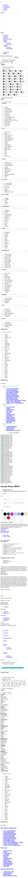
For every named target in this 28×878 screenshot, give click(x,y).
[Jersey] (3, 737)
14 (11, 76)
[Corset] (5, 712)
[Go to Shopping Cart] (1, 1)
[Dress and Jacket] (4, 704)
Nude (6, 369)
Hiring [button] (5, 644)
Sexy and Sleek (8, 146)
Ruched (6, 175)
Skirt (6, 150)
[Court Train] (4, 743)
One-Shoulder (8, 282)
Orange (6, 364)
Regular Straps (8, 323)
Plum (6, 361)
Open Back (7, 171)
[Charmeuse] (3, 733)
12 (5, 76)
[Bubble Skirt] (5, 708)
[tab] (15, 394)
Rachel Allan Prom (11, 419)
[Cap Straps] (4, 765)
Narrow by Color (7, 332)
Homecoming (8, 118)
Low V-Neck (8, 279)
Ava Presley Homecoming (12, 391)
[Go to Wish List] (2, 1)
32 (16, 81)
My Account (6, 6)
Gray (6, 374)
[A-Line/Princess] (4, 753)
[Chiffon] (3, 735)
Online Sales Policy (5, 531)
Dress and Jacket (8, 135)
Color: (2, 510)
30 (11, 81)
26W (19, 87)
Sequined (7, 243)
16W (6, 84)
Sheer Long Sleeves (9, 313)
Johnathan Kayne (10, 414)
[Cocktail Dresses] (6, 699)
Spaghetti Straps (8, 325)
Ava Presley (9, 410)
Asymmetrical (8, 255)
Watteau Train (8, 267)
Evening (7, 114)
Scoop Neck (7, 286)
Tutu (6, 155)
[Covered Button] (4, 714)
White (6, 377)
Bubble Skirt (8, 162)
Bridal (6, 107)
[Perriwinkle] (5, 518)
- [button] (4, 387)
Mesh (6, 239)
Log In (5, 10)
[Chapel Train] (4, 742)
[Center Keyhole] (5, 710)
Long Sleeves (8, 311)
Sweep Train (8, 264)
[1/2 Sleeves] (5, 759)
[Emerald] (8, 514)
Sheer (6, 189)
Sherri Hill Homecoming (12, 399)
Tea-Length (7, 265)
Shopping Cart (6, 7)
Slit (5, 177)
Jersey (6, 236)
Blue (6, 347)
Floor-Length (8, 260)
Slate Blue (7, 346)
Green (6, 339)
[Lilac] (18, 514)
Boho (6, 133)
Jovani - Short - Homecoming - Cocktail (16, 400)
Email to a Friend (4, 532)
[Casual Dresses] (6, 698)
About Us (5, 611)
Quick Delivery (22, 491)
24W (12, 87)
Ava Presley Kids (10, 427)
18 (22, 76)
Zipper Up (7, 190)
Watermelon (7, 360)
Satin (6, 242)
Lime (6, 340)
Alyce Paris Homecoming (12, 388)
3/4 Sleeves (7, 310)
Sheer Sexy (7, 147)
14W (22, 81)
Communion (8, 113)
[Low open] (4, 718)
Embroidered (8, 216)
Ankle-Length (8, 254)
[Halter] (4, 747)
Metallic (7, 199)
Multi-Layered (8, 169)
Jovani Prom (9, 416)
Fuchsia (6, 359)
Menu (2, 32)
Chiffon (6, 233)
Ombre (6, 202)
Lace (6, 221)
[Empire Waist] (4, 754)
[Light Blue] (15, 514)
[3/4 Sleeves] (5, 760)
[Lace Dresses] (4, 705)
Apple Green (8, 337)
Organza (7, 240)
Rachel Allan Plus (10, 421)
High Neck (7, 276)
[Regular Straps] (4, 767)
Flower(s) (7, 218)
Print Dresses (8, 145)
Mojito (6, 336)
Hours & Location (7, 638)
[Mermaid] (4, 755)
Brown (6, 371)
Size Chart (3, 529)
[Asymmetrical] (4, 741)
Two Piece (7, 156)
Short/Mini (7, 262)
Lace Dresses (8, 136)
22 (11, 79)
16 (16, 76)
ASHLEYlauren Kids (11, 426)
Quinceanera (8, 123)
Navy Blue (7, 349)
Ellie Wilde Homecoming (12, 392)
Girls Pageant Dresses (10, 117)
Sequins (6, 226)
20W (19, 84)
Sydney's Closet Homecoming (13, 401)
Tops (6, 153)
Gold (6, 370)
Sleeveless (7, 316)
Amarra (8, 408)
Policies (5, 640)
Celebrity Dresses (9, 164)
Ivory (6, 367)
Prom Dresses (8, 121)
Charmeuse (7, 232)
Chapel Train (8, 257)
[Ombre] (2, 724)
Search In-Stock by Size (8, 67)
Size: (2, 496)
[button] (5, 35)
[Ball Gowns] (4, 702)
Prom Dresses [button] (4, 847)
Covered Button (8, 183)
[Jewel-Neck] (4, 750)
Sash (6, 224)
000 (6, 71)
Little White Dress (9, 139)
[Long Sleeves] (5, 761)
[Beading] (4, 728)
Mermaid (7, 301)
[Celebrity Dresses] (5, 709)
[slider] (25, 668)
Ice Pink (7, 354)
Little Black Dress (9, 137)
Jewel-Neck (7, 277)
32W (19, 89)
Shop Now (5, 630)
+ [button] (4, 405)
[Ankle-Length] (4, 740)
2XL (16, 95)
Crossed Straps (8, 184)
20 (5, 79)
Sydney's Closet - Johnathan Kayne (15, 402)
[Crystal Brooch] (4, 731)
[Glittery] (2, 721)
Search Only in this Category (8, 60)
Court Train (7, 258)
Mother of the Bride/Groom (11, 120)
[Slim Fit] (4, 756)
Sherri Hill (8, 422)
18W (12, 84)
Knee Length (8, 261)
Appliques (7, 210)
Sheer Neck (7, 287)
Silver (6, 376)
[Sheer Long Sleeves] (5, 763)
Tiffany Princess (10, 429)
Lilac (6, 351)
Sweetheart (7, 290)
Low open (7, 187)
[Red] (8, 518)
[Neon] (2, 723)
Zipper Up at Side (9, 192)
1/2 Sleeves (7, 309)
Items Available (6, 536)
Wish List (5, 5)
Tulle (6, 248)
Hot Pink (7, 357)
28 (5, 81)
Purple (6, 350)
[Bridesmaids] (6, 696)
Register (5, 8)
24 (16, 79)
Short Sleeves (8, 314)
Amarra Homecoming (11, 390)
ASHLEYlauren (10, 409)
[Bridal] (6, 695)
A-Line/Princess (8, 298)
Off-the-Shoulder (9, 280)
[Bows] (4, 729)
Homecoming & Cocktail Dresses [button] (9, 828)
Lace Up (7, 186)
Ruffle (6, 223)
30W (12, 89)
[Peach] (25, 514)
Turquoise (7, 343)
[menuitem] (15, 5)
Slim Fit (6, 302)
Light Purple (8, 353)
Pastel (6, 204)
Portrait (6, 283)
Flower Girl (7, 115)
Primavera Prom (10, 418)
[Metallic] (2, 722)
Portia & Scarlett (10, 417)
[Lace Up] (4, 717)
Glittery (6, 198)
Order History (6, 619)
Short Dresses (8, 149)
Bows (6, 213)
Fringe (6, 220)
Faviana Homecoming (11, 393)
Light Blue (7, 344)
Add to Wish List (4, 528)
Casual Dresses (8, 110)
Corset (6, 167)
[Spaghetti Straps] (4, 768)
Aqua (6, 341)
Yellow (6, 334)
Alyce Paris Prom (10, 407)
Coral (6, 366)
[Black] (5, 514)
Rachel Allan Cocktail (11, 397)
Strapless (7, 289)
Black (6, 373)
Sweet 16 (7, 125)
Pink (6, 356)
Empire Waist (8, 299)
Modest (6, 142)
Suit (6, 152)
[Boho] (4, 703)
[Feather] (3, 736)
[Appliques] (4, 727)
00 (11, 71)
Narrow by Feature (7, 102)
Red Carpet (7, 124)
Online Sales (6, 613)
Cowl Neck (7, 273)
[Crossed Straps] (4, 715)
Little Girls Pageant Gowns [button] (7, 869)
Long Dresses (8, 140)
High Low (7, 168)
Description (6, 535)
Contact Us (6, 606)
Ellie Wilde (9, 412)
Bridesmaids (7, 108)
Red (6, 363)
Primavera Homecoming (12, 395)
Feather (6, 217)
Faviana (8, 413)
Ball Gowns (7, 132)
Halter (6, 275)
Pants (6, 143)
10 (20, 73)
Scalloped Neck (8, 285)
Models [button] (5, 653)
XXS (6, 92)
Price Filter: (5, 61)
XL (10, 95)
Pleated (6, 172)
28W (6, 89)
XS (12, 92)
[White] (11, 518)
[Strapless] (4, 769)
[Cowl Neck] (4, 746)
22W (6, 87)
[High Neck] (4, 749)
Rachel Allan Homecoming (12, 396)
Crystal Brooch (8, 214)
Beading (7, 211)
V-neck (6, 292)
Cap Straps (7, 322)
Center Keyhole (8, 165)
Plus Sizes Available (9, 174)
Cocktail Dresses (8, 111)
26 (22, 79)
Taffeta (6, 246)
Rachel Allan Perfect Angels (13, 430)
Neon (6, 201)
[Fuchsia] (11, 514)
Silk (6, 245)
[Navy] (22, 514)
